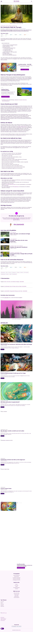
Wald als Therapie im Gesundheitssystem (10, 44)
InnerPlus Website (16, 218)
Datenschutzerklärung (16, 575)
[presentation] (5, 234)
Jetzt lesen (2, 349)
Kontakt (16, 586)
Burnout (10, 272)
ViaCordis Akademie (16, 597)
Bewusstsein (3, 272)
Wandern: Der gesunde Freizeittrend (18, 247)
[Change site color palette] (2, 628)
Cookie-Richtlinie (16, 576)
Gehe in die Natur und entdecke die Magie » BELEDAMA (14, 281)
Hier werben (16, 585)
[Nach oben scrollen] (31, 630)
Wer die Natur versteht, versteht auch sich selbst (12, 430)
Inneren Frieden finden (6, 488)
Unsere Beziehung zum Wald (8, 45)
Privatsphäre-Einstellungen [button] (16, 577)
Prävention (14, 232)
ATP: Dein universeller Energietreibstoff (10, 402)
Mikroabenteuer (16, 186)
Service (16, 584)
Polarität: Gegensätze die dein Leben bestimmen (19, 241)
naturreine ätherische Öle (10, 184)
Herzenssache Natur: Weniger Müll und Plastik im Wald (21, 254)
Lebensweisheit (3, 429)
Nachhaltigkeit (17, 252)
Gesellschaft (2, 606)
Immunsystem (26, 272)
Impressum (16, 588)
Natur (11, 232)
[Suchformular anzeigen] (31, 1)
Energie (18, 272)
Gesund (21, 272)
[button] (3, 34)
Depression (14, 272)
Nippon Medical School (22, 126)
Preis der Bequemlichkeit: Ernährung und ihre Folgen (13, 373)
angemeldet (6, 297)
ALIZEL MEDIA (16, 595)
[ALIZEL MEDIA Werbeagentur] (16, 309)
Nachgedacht (12, 252)
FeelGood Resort (16, 596)
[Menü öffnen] (1, 1)
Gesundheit (2, 601)
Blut (7, 272)
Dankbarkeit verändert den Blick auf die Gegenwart (13, 459)
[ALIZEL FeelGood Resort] (24, 92)
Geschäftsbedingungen (16, 587)
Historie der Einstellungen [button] (16, 578)
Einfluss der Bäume (6, 46)
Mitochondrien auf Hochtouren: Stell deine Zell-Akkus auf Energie (16, 344)
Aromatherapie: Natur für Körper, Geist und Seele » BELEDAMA (15, 286)
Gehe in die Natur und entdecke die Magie (20, 233)
